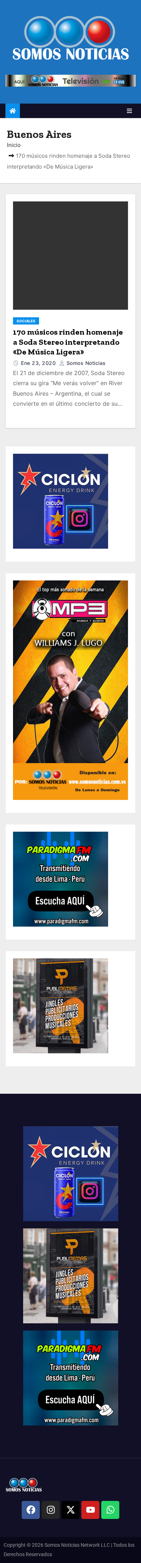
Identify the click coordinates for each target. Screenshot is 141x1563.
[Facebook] (31, 1510)
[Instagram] (51, 1510)
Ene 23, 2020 (39, 363)
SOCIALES (26, 321)
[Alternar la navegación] (129, 111)
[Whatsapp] (110, 1510)
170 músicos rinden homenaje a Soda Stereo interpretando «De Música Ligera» (68, 342)
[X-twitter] (70, 1510)
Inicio (14, 145)
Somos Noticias (85, 363)
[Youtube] (90, 1510)
